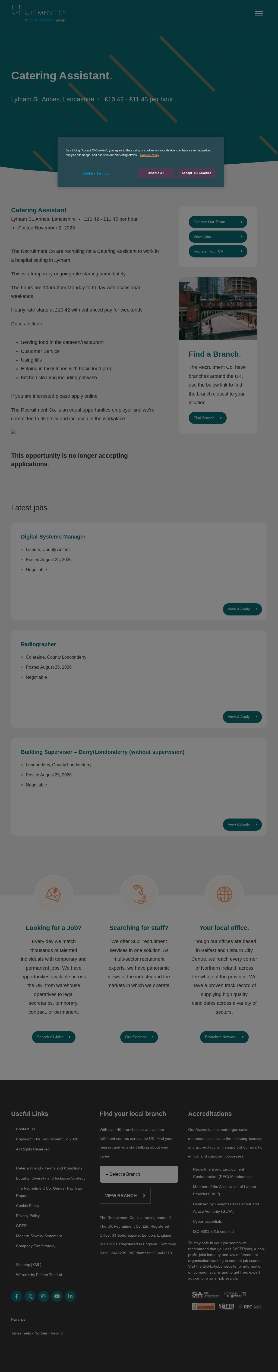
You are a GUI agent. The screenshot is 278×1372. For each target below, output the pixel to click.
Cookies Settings (96, 173)
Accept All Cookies (196, 173)
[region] (141, 162)
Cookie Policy (149, 155)
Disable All (156, 173)
